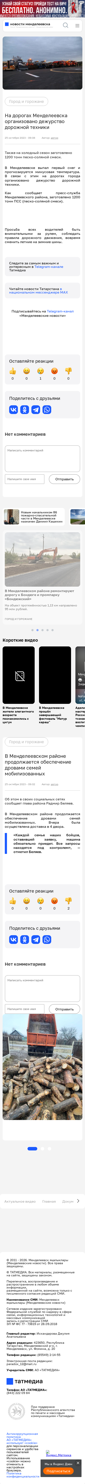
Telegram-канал (60, 311)
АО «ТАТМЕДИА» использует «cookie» (22, 1441)
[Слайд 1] (32, 630)
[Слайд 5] (52, 630)
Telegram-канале (48, 266)
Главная (49, 1201)
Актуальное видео (20, 1201)
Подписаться (58, 1471)
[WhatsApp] (46, 409)
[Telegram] (35, 409)
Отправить (64, 479)
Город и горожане (26, 101)
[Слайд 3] (42, 630)
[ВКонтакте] (13, 409)
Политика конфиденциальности (23, 1474)
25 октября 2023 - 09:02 (20, 784)
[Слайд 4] (47, 630)
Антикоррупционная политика (22, 1435)
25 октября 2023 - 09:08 (20, 138)
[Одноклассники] (24, 409)
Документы (72, 1201)
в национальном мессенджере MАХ (38, 290)
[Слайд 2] (37, 630)
